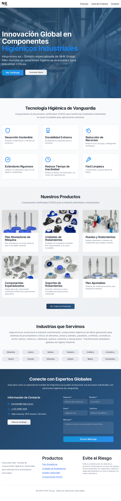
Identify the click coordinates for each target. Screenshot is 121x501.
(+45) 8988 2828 (19, 409)
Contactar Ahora (36, 72)
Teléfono (93, 408)
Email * (66, 408)
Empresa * (67, 397)
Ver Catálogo (13, 72)
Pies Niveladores (49, 464)
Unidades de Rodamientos (54, 468)
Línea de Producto (99, 3)
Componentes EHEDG (52, 477)
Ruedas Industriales (51, 473)
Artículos (84, 3)
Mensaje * (67, 420)
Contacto (115, 3)
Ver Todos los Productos (60, 306)
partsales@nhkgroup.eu (22, 404)
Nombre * (93, 397)
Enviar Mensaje (88, 439)
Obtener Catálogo (19, 422)
